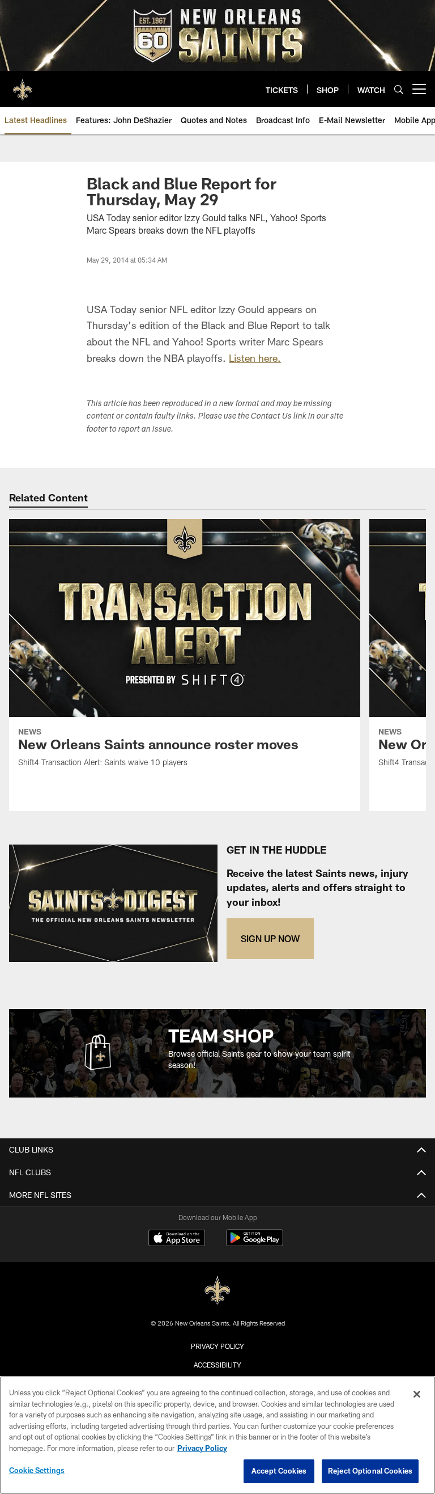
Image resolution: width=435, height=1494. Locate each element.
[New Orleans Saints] (217, 1290)
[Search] (398, 89)
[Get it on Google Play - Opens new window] (255, 1243)
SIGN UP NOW (270, 938)
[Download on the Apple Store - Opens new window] (177, 1239)
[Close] (416, 1394)
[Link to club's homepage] (22, 84)
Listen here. (255, 358)
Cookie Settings (37, 1470)
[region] (217, 1435)
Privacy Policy (217, 1346)
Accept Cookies (278, 1470)
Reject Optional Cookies (370, 1470)
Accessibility (217, 1365)
